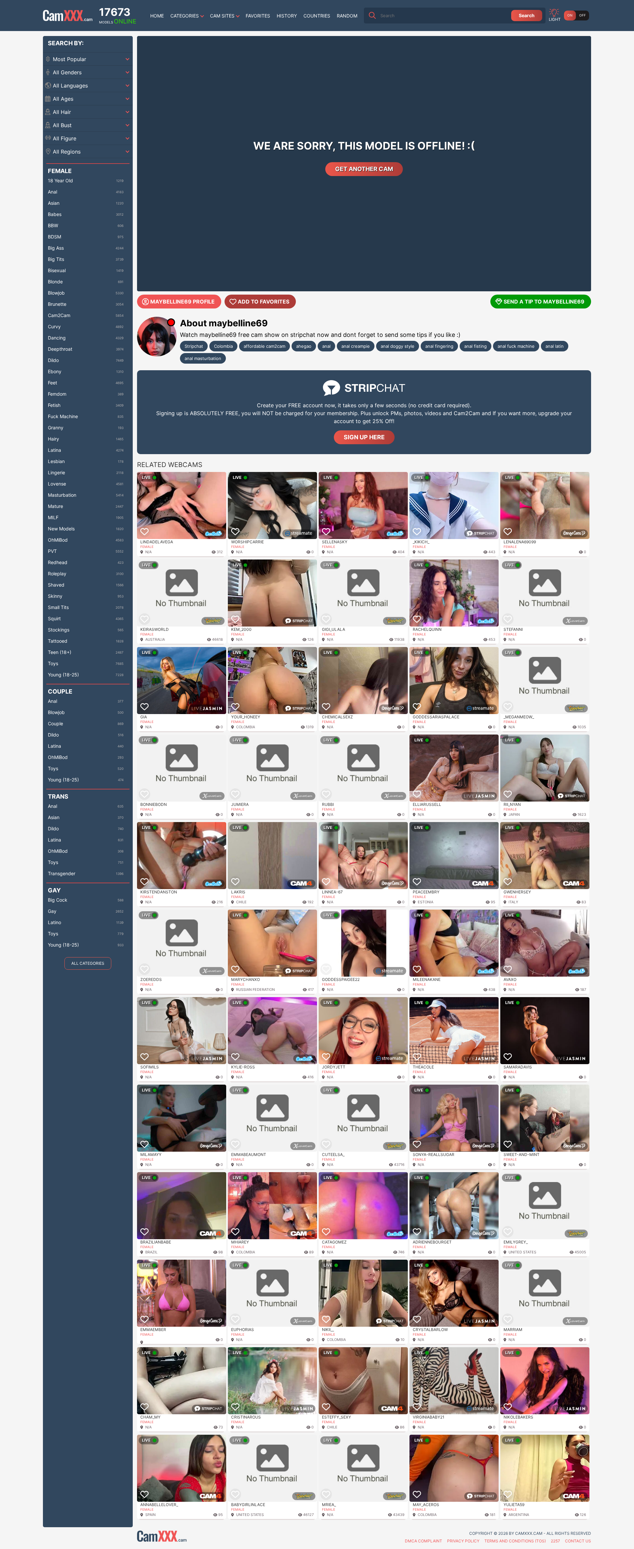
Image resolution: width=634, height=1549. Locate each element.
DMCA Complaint (423, 1540)
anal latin (555, 346)
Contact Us (578, 1540)
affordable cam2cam (264, 346)
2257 (555, 1540)
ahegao (303, 346)
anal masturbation (203, 358)
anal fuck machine (516, 346)
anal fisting (475, 346)
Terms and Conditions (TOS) (515, 1540)
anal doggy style (397, 346)
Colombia (223, 346)
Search (527, 15)
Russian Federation (255, 989)
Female (147, 547)
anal (326, 346)
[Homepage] (67, 15)
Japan (514, 814)
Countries (316, 15)
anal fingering (439, 346)
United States (522, 1252)
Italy (513, 902)
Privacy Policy (463, 1540)
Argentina (519, 1514)
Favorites (258, 15)
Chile (241, 902)
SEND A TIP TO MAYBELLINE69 (544, 301)
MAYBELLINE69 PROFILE (182, 301)
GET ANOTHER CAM (364, 168)
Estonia (425, 902)
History (287, 15)
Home (157, 15)
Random (347, 15)
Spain (150, 1514)
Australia (155, 639)
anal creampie (355, 346)
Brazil (151, 1252)
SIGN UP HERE (364, 437)
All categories (87, 963)
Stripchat (194, 346)
